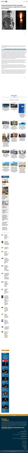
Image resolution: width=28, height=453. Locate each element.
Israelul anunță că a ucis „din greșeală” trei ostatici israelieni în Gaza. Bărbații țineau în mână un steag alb (14, 140)
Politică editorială (9, 427)
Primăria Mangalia (24, 446)
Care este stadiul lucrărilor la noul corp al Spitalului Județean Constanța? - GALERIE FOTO (14, 157)
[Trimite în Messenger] (14, 95)
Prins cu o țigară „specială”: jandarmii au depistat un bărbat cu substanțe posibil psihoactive (22, 116)
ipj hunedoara (16, 99)
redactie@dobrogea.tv (17, 434)
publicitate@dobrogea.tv (23, 434)
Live (27, 1)
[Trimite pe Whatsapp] (15, 95)
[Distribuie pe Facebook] (11, 95)
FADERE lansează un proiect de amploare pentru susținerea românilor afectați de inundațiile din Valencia (6, 145)
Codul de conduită (4, 427)
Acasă (2, 3)
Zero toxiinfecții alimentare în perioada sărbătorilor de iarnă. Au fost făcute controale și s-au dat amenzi (22, 157)
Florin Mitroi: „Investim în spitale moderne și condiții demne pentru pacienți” (5, 197)
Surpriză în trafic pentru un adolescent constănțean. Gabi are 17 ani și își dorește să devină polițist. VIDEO (14, 128)
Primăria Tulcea (25, 445)
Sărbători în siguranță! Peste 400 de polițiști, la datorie (14, 109)
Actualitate (5, 3)
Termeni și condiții (24, 443)
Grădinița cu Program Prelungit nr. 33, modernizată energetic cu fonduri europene (5, 211)
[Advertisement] (14, 39)
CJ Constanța (25, 447)
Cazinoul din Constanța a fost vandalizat (4, 184)
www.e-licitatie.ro (8, 428)
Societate (22, 427)
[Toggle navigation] (24, 1)
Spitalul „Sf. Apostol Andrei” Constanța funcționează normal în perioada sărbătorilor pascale (6, 155)
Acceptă (15, 451)
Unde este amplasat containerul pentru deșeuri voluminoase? (6, 316)
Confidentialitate (24, 442)
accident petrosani (12, 99)
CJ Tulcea (25, 448)
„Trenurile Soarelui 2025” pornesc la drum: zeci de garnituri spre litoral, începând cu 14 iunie (5, 224)
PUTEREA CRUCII (5, 396)
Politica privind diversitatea (17, 427)
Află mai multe (12, 451)
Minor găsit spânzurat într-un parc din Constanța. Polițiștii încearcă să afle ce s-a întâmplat (6, 268)
